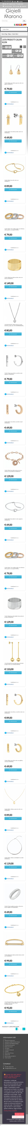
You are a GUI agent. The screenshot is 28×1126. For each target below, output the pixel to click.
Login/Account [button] (12, 4)
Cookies (7, 1051)
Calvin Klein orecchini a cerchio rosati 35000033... (13, 422)
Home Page (4, 34)
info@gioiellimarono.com (10, 1068)
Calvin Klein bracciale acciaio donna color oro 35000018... (14, 955)
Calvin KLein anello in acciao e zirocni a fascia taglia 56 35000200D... (14, 907)
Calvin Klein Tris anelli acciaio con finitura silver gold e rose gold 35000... (14, 229)
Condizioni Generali (9, 1050)
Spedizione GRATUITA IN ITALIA (12, 1042)
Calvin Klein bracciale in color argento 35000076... (14, 519)
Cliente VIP (7, 1054)
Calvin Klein (15, 34)
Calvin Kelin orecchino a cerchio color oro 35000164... (14, 712)
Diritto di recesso (9, 1046)
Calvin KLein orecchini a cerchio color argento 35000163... (13, 373)
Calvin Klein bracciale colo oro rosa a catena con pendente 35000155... (13, 471)
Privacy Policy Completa (10, 1110)
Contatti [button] (20, 1)
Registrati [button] (23, 6)
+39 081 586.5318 (9, 1066)
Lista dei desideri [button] (8, 6)
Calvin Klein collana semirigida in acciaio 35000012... (14, 858)
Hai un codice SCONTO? (10, 1056)
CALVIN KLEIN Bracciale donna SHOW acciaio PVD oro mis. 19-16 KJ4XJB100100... (14, 1003)
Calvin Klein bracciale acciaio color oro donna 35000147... (14, 278)
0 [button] (17, 6)
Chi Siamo (7, 1048)
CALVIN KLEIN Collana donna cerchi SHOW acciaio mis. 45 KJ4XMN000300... (14, 325)
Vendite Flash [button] (20, 4)
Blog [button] (5, 4)
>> (23, 1029)
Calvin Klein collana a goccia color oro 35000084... (13, 809)
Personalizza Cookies (18, 1117)
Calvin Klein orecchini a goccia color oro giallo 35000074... (14, 83)
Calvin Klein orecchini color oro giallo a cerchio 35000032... (14, 761)
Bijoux (9, 34)
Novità (14, 1)
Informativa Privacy (9, 1053)
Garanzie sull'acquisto (10, 1045)
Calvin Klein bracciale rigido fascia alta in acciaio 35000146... (14, 616)
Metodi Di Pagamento (10, 1040)
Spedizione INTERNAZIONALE (12, 1043)
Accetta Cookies (19, 1114)
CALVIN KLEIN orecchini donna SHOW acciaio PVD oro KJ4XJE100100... (14, 664)
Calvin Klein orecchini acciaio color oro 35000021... (14, 132)
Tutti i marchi (8, 1057)
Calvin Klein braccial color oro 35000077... (12, 181)
